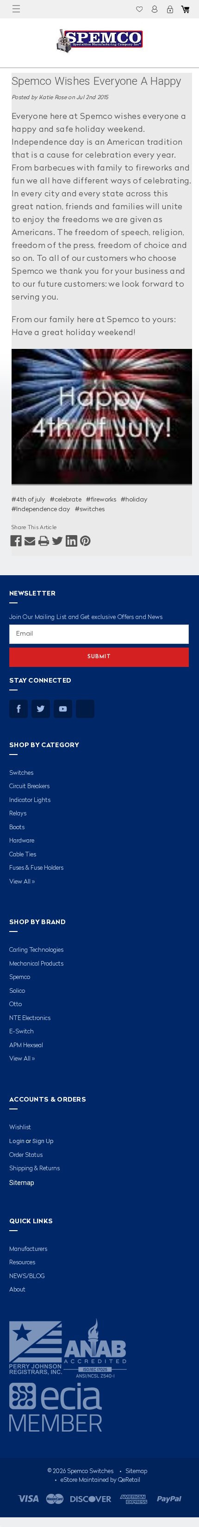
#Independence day (41, 509)
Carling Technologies (36, 950)
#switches (90, 509)
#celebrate (65, 499)
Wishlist (139, 9)
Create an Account (170, 9)
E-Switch (21, 1032)
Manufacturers (28, 1249)
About (17, 1290)
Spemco (19, 977)
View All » (22, 882)
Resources (22, 1263)
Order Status (26, 1155)
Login (155, 9)
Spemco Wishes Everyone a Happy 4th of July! (96, 83)
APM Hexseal (26, 1046)
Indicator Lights (29, 800)
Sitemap (21, 1182)
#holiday (134, 499)
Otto (15, 1005)
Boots (17, 828)
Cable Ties (22, 855)
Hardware (21, 841)
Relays (17, 814)
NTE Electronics (29, 1018)
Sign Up (43, 1141)
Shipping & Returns (34, 1169)
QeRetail (129, 1480)
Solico (17, 991)
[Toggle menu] (16, 9)
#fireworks (101, 499)
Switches (21, 773)
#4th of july (28, 499)
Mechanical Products (36, 964)
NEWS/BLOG (27, 1276)
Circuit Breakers (29, 787)
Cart (185, 9)
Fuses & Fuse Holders (36, 868)
